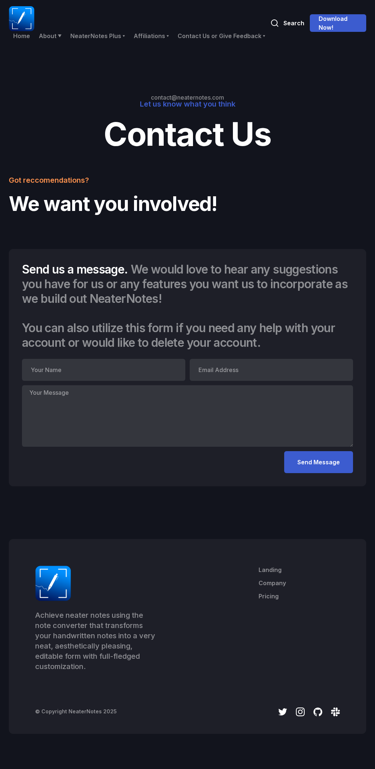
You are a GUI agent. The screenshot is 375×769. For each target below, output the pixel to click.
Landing (270, 569)
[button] (50, 35)
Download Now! (333, 23)
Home (21, 36)
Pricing (269, 596)
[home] (21, 18)
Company (272, 583)
